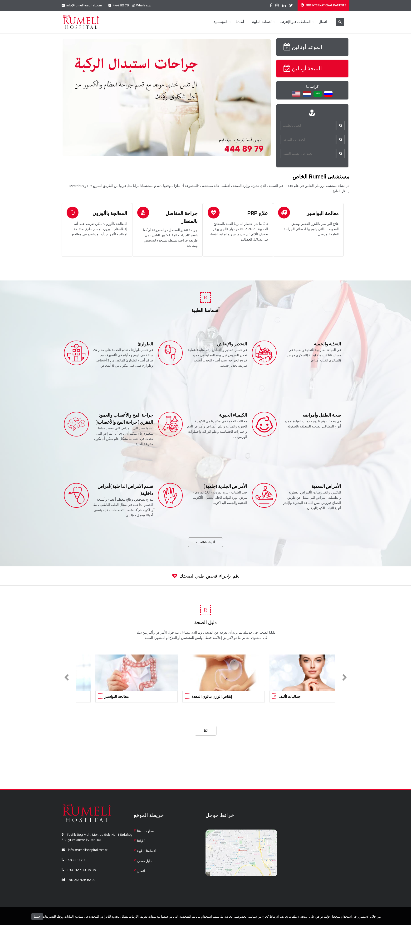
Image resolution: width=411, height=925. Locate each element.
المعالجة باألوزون (110, 213)
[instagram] (277, 5)
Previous (55, 97)
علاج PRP (257, 213)
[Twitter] (291, 5)
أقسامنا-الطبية (205, 542)
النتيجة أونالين (307, 68)
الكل (206, 730)
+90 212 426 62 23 (81, 879)
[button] (341, 125)
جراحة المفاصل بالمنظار (182, 217)
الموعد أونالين (307, 47)
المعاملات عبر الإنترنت (295, 21)
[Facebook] (271, 5)
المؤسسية (221, 21)
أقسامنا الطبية (262, 21)
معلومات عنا (145, 831)
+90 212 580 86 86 (81, 869)
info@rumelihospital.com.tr (85, 5)
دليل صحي (144, 860)
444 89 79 (120, 5)
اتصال (323, 21)
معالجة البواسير (323, 213)
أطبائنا (240, 21)
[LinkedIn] (284, 5)
